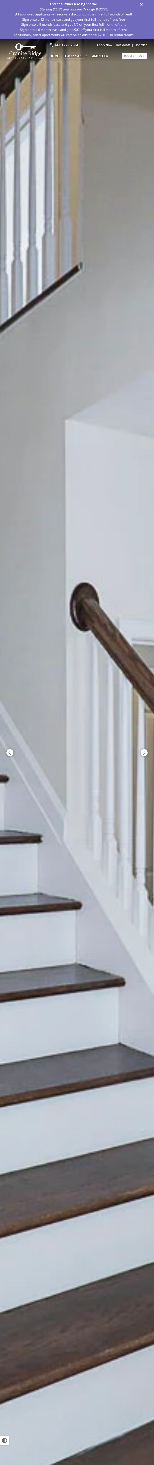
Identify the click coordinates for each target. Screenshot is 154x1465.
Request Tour (134, 56)
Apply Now (104, 45)
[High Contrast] (4, 1440)
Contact (141, 45)
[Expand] (146, 1459)
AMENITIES (100, 56)
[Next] (144, 753)
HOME (54, 56)
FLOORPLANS (74, 56)
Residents (123, 45)
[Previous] (9, 753)
